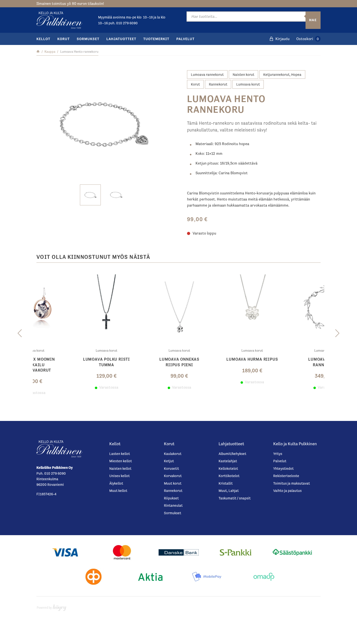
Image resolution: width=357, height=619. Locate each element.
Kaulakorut (172, 454)
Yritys (277, 454)
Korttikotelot (229, 476)
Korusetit (171, 468)
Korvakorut (173, 476)
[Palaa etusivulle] (38, 51)
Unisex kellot (119, 476)
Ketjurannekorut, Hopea (282, 74)
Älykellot (116, 483)
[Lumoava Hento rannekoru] (103, 123)
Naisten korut (243, 74)
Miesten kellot (120, 461)
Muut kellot (118, 490)
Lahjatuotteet (121, 39)
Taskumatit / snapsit (235, 498)
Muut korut (172, 483)
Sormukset (88, 39)
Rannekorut (218, 84)
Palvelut (185, 39)
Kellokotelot (228, 468)
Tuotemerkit (156, 39)
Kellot (43, 39)
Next (337, 333)
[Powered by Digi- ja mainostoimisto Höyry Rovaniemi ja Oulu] (51, 606)
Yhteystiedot (283, 468)
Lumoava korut (248, 84)
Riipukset (171, 498)
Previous (20, 333)
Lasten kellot (119, 454)
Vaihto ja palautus (287, 490)
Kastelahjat (228, 461)
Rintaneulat (173, 505)
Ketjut (169, 461)
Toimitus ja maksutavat (291, 483)
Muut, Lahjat (229, 490)
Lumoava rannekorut (207, 74)
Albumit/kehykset (232, 454)
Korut (63, 39)
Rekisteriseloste (286, 476)
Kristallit (226, 483)
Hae (313, 20)
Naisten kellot (120, 468)
